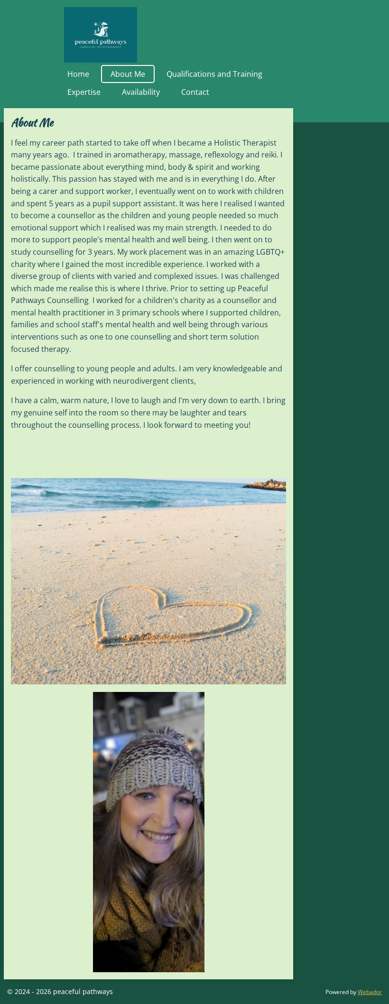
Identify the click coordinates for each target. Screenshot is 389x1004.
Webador (370, 991)
